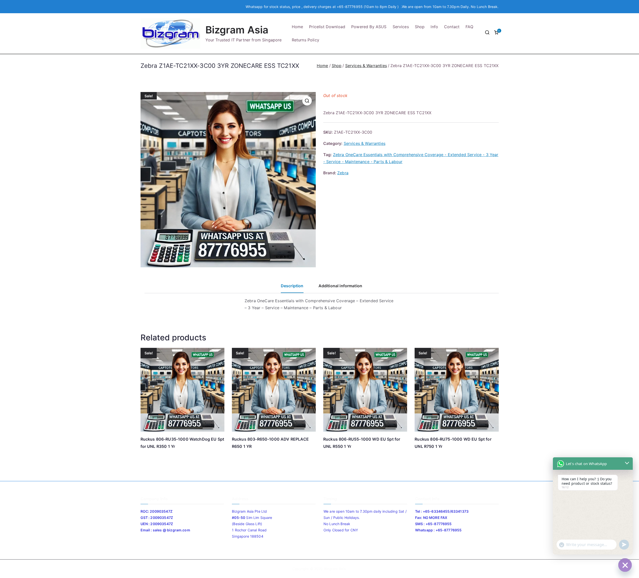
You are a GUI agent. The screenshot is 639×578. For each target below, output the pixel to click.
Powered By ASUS (368, 26)
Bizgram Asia (237, 30)
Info (434, 26)
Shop (420, 26)
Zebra (342, 172)
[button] (307, 100)
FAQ (469, 26)
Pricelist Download (327, 26)
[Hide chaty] (625, 565)
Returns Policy (305, 39)
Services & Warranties (366, 65)
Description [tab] (292, 285)
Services (401, 26)
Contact (452, 26)
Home (297, 26)
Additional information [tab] (340, 285)
